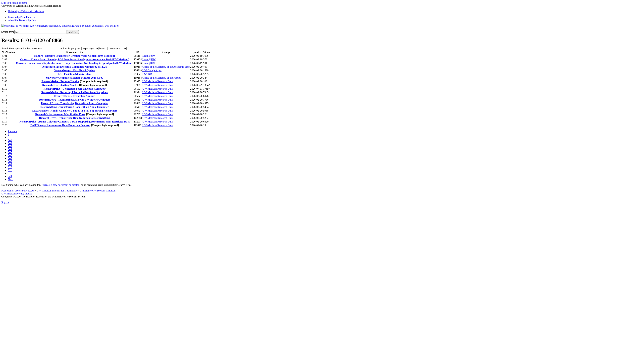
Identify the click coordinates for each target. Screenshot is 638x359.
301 (10, 140)
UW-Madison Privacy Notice (16, 193)
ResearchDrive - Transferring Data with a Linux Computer (74, 103)
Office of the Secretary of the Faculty (161, 77)
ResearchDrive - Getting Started (60, 85)
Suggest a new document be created (60, 184)
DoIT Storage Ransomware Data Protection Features (60, 125)
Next (10, 179)
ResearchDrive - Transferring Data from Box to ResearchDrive (74, 118)
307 (10, 158)
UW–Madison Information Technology (57, 190)
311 (10, 170)
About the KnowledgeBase (22, 20)
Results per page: (72, 48)
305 (10, 152)
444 (10, 176)
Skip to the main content (14, 2)
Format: (103, 48)
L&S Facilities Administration (74, 74)
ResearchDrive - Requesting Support (74, 96)
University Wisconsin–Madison (26, 11)
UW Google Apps (151, 70)
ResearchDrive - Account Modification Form (60, 114)
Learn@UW (149, 55)
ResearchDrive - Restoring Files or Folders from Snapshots (74, 92)
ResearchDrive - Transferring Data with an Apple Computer (74, 107)
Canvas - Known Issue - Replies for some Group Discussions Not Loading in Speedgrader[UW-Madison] (74, 63)
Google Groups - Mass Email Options (74, 70)
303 (10, 146)
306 (10, 155)
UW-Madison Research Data (157, 81)
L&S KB (147, 74)
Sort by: (26, 48)
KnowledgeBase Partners (21, 17)
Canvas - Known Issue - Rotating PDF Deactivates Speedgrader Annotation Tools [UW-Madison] (74, 59)
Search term (7, 31)
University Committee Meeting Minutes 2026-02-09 (74, 77)
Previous (12, 131)
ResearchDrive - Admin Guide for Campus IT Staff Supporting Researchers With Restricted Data (74, 121)
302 (10, 143)
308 (10, 161)
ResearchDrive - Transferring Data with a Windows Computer (74, 99)
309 (10, 164)
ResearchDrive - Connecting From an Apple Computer (75, 88)
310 (10, 167)
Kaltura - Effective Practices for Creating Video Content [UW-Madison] (74, 55)
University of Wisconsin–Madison (97, 190)
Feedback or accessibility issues (17, 190)
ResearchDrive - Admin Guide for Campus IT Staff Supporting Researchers (74, 110)
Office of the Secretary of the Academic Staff (166, 66)
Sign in (5, 202)
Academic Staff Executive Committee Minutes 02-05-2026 (74, 66)
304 (10, 149)
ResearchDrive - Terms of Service (60, 81)
